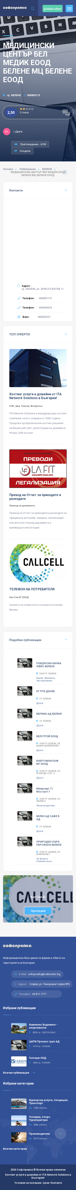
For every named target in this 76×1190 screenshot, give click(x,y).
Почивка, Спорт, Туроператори (40, 1118)
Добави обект (53, 8)
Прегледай (38, 910)
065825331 (44, 316)
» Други (17, 131)
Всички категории (15, 1148)
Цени (46, 1182)
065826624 (45, 307)
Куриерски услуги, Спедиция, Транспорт (48, 1102)
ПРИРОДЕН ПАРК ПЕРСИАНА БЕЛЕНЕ (48, 843)
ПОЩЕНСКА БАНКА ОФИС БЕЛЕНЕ (48, 665)
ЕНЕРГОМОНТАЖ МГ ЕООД (47, 762)
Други (39, 703)
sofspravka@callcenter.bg (44, 974)
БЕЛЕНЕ (47, 169)
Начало (8, 169)
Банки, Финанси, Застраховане (45, 679)
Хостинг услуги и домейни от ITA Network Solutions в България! (38, 1176)
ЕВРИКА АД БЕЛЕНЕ (49, 713)
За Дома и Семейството (44, 860)
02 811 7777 (39, 994)
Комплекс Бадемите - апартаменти (43, 1026)
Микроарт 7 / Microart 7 (44, 790)
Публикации (27, 169)
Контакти (56, 1182)
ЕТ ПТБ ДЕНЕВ (45, 691)
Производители (45, 805)
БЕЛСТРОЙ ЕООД (47, 736)
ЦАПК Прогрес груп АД (44, 1041)
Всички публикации (16, 1072)
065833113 (33, 95)
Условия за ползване (28, 1182)
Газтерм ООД (37, 1057)
